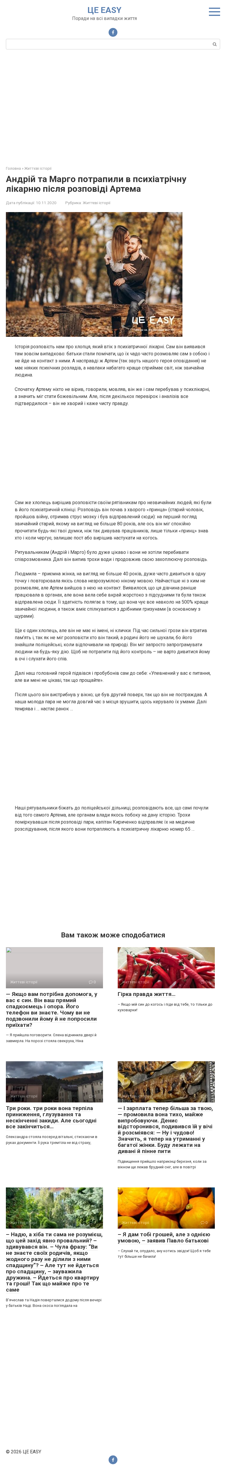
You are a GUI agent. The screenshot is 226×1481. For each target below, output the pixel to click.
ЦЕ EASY (104, 10)
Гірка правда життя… (146, 994)
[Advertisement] (113, 107)
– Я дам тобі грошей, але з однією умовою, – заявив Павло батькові (164, 1237)
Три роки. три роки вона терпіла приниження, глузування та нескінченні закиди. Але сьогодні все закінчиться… (51, 1117)
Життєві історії (96, 202)
